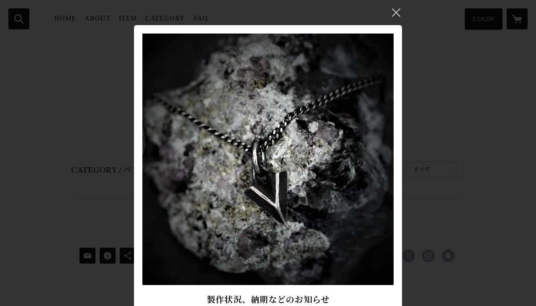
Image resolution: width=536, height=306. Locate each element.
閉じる (396, 12)
